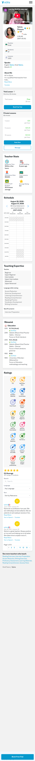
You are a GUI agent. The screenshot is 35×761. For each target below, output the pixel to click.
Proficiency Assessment (11, 561)
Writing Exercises (21, 558)
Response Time (10, 164)
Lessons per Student (8, 184)
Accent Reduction (9, 558)
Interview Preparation (22, 556)
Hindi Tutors (6, 567)
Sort (5, 492)
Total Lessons (23, 175)
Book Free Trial (17, 757)
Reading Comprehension (11, 563)
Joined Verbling (24, 164)
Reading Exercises (9, 556)
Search (6, 478)
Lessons (10, 56)
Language (7, 485)
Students (11, 50)
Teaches (10, 43)
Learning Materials (25, 561)
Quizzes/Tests (24, 563)
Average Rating (24, 184)
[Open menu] (31, 2)
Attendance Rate (10, 175)
